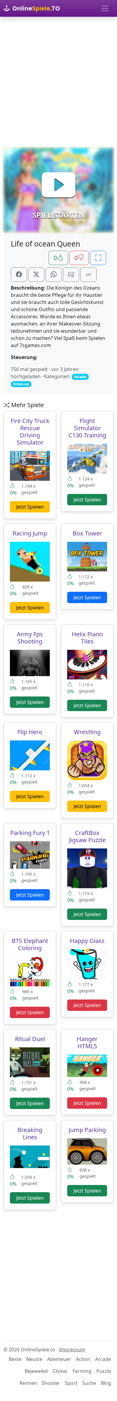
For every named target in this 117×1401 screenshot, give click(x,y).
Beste (15, 1359)
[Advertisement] (58, 82)
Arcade (103, 1359)
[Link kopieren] (88, 274)
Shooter (51, 1383)
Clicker (60, 1371)
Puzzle (103, 1371)
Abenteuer (59, 1359)
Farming (82, 1371)
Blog (106, 1383)
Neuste (34, 1359)
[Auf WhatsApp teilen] (54, 274)
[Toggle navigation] (105, 8)
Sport (71, 1383)
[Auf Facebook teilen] (19, 274)
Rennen (28, 1383)
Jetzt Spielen (30, 506)
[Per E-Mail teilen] (71, 274)
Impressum (72, 1349)
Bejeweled (36, 1371)
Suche (89, 1383)
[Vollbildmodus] (98, 258)
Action (83, 1359)
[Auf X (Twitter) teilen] (36, 274)
